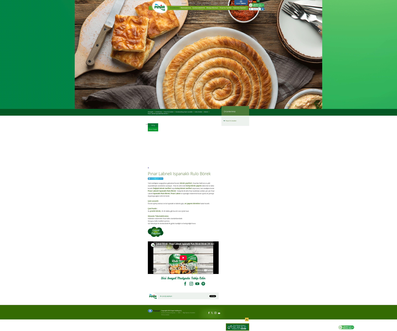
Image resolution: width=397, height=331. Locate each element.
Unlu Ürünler (198, 112)
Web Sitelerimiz (207, 3)
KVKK (179, 312)
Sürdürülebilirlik (198, 8)
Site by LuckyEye (165, 314)
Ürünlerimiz (174, 8)
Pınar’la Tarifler (226, 8)
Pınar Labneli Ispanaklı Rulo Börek (158, 114)
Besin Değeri (153, 129)
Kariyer (199, 3)
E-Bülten (215, 3)
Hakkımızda (191, 3)
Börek (206, 112)
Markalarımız (186, 8)
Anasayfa (184, 3)
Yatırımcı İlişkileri (239, 8)
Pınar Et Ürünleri (169, 112)
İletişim (222, 3)
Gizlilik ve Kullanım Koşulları (168, 312)
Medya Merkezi (212, 8)
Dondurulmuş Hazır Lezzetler (184, 112)
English (227, 3)
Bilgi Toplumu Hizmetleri (189, 312)
